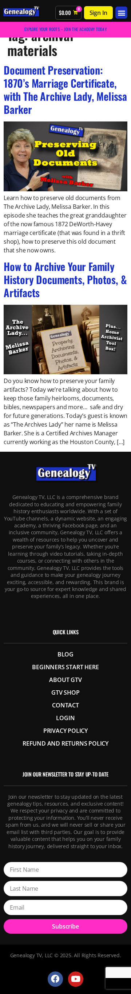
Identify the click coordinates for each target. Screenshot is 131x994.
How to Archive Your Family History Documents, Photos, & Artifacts (65, 279)
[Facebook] (55, 978)
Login (65, 718)
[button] (121, 13)
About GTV (65, 679)
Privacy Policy (65, 730)
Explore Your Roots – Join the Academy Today (65, 29)
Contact (65, 705)
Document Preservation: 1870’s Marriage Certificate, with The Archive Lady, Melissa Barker (65, 89)
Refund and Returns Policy (65, 743)
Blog (65, 654)
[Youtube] (75, 978)
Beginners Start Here (65, 667)
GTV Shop (65, 692)
